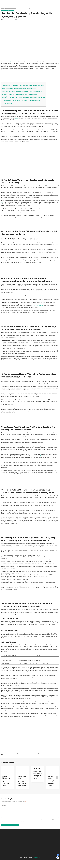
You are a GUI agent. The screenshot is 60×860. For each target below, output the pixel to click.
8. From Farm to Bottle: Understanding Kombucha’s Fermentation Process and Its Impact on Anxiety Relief (23, 97)
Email (23, 821)
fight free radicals (39, 456)
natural (16, 118)
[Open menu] (57, 2)
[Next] (57, 777)
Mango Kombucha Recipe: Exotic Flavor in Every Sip (47, 752)
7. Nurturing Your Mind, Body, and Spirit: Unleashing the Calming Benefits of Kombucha (19, 96)
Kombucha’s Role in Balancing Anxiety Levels (12, 90)
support (3, 202)
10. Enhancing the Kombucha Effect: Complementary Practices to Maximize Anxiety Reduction (21, 100)
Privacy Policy (37, 857)
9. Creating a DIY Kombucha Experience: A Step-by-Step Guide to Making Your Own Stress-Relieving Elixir (23, 99)
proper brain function (36, 441)
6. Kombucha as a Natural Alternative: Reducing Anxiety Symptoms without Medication (19, 94)
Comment (4, 805)
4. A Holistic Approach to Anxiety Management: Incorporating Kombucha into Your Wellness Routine (22, 91)
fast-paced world (9, 62)
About (29, 851)
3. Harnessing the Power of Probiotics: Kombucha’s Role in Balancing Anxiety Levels (19, 88)
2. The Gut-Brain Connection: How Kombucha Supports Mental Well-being (17, 87)
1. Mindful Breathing (7, 102)
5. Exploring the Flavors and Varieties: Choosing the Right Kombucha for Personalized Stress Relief (22, 93)
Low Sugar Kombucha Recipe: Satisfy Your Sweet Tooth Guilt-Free (14, 752)
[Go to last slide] (3, 777)
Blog (23, 851)
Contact (35, 851)
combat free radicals (38, 305)
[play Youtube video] (30, 160)
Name (3, 821)
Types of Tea (11, 10)
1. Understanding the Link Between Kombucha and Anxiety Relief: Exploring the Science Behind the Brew (23, 85)
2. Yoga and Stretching (7, 103)
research (24, 124)
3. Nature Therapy (7, 105)
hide (26, 83)
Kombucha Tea (5, 10)
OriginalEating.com (5, 19)
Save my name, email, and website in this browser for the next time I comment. (49, 820)
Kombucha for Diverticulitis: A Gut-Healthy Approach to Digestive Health (37, 773)
